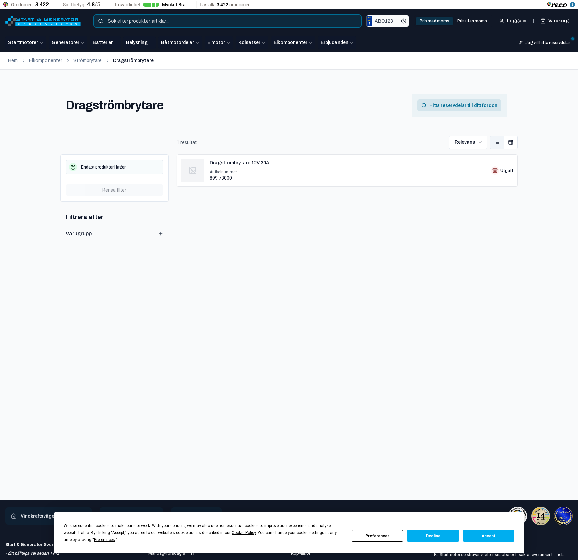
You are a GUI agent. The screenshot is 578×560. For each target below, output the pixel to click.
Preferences (377, 536)
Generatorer (65, 42)
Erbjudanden (334, 42)
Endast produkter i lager (103, 167)
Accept (489, 536)
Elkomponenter (290, 42)
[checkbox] (114, 167)
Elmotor (216, 42)
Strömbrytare (87, 60)
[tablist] (453, 21)
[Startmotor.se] (43, 21)
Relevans (465, 142)
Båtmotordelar (177, 42)
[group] (504, 142)
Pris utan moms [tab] (472, 21)
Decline (433, 536)
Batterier (103, 42)
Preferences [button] (104, 539)
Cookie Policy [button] (244, 532)
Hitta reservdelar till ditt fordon (463, 105)
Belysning (137, 42)
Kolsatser (249, 42)
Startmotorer (23, 42)
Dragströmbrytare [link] (133, 60)
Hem (13, 60)
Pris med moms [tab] (434, 21)
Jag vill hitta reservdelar (547, 42)
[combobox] (227, 21)
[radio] (497, 142)
